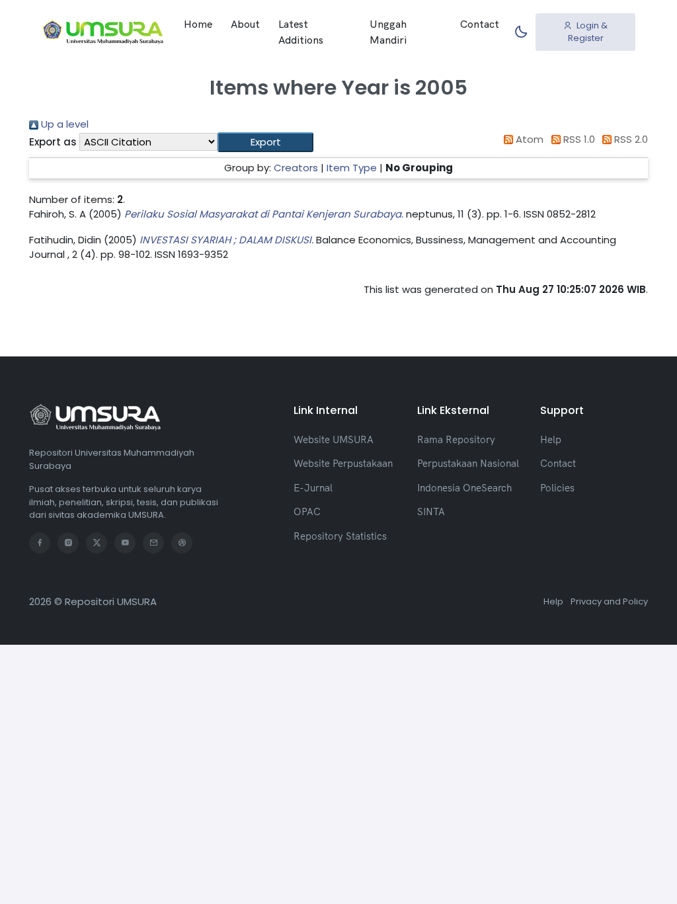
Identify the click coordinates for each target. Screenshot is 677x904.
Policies (557, 487)
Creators (296, 168)
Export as (53, 142)
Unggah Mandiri (388, 31)
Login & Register (588, 32)
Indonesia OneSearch (464, 487)
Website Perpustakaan (343, 463)
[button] (265, 142)
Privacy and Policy (609, 601)
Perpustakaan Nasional (468, 463)
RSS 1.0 (578, 139)
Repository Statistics (340, 536)
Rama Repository (456, 439)
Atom (528, 139)
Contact (479, 23)
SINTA (431, 511)
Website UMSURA (334, 439)
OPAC (307, 511)
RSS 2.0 (630, 139)
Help (550, 439)
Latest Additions (300, 31)
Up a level (63, 124)
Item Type (352, 168)
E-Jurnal (313, 487)
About (245, 23)
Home (198, 23)
